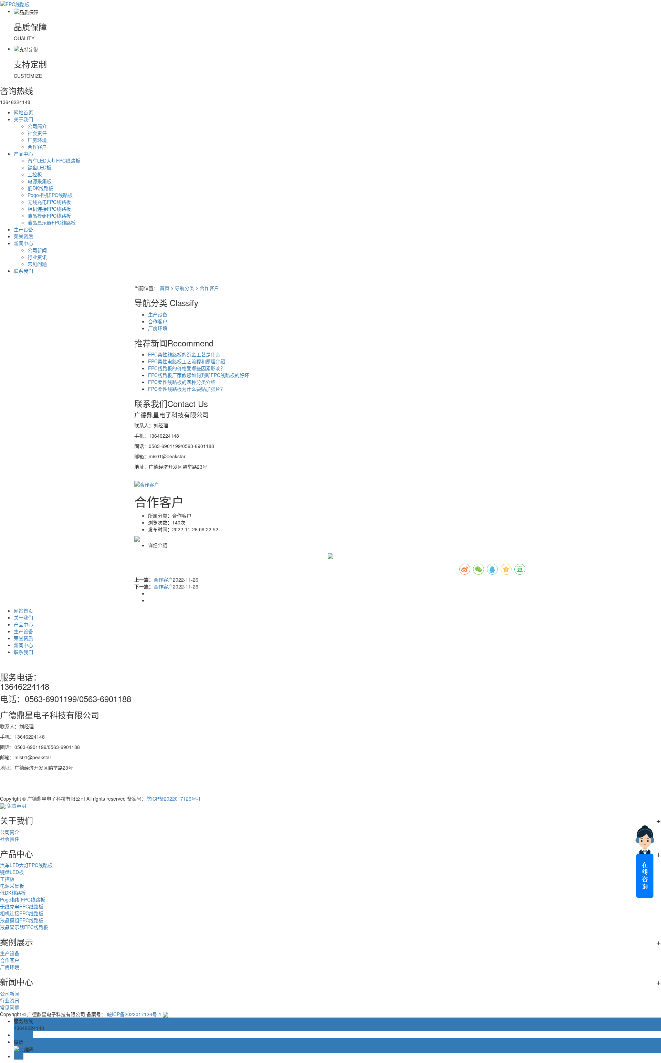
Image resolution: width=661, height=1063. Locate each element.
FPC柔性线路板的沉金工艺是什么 (184, 354)
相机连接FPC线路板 (49, 208)
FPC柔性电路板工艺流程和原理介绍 (186, 361)
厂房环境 (37, 139)
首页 (164, 287)
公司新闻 (37, 250)
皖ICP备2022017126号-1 (173, 798)
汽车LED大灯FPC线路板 (54, 160)
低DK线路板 (40, 188)
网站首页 (23, 112)
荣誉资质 (23, 236)
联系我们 (23, 270)
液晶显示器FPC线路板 (52, 222)
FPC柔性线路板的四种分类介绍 (182, 381)
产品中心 (23, 153)
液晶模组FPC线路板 (49, 215)
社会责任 (37, 132)
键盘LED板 (39, 167)
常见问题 (37, 263)
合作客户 (37, 146)
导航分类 (184, 287)
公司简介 (37, 126)
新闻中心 (23, 243)
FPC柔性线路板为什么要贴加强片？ (186, 388)
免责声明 (16, 805)
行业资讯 (37, 256)
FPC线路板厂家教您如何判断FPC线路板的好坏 (198, 375)
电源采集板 (40, 181)
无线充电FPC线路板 (49, 201)
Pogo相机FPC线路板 (50, 194)
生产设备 (23, 229)
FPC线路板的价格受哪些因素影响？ (186, 368)
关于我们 (23, 119)
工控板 (35, 174)
